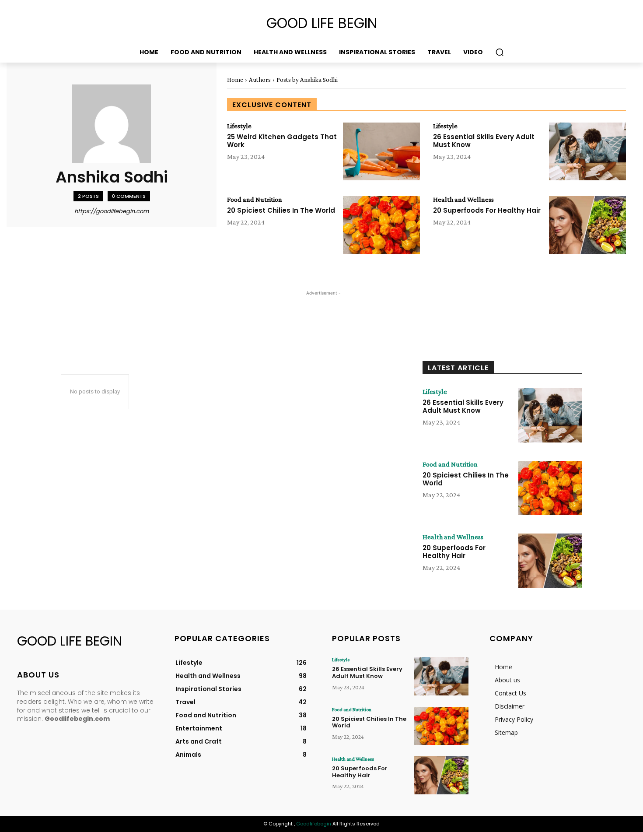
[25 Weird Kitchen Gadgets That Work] (381, 151)
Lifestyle (239, 126)
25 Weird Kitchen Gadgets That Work (282, 140)
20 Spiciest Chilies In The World (281, 210)
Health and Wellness (463, 199)
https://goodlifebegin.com (111, 211)
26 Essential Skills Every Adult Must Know (484, 140)
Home (235, 79)
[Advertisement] (176, 317)
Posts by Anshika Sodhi (307, 79)
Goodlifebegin (313, 823)
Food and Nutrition (254, 199)
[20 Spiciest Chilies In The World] (381, 225)
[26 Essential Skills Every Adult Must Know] (587, 151)
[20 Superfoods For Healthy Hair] (587, 225)
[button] (499, 52)
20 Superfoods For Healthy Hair (487, 210)
